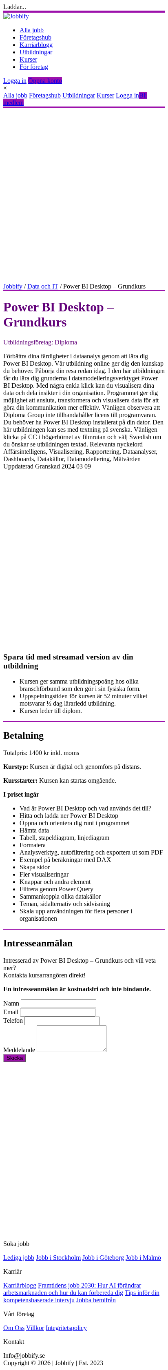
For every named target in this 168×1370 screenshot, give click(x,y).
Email (10, 1011)
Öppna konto (45, 80)
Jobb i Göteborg (103, 1257)
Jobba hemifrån (96, 1300)
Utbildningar (36, 52)
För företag (34, 66)
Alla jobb (32, 30)
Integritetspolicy (66, 1327)
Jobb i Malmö (143, 1257)
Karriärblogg (36, 44)
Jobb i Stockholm (58, 1257)
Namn (11, 1003)
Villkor (35, 1327)
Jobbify (12, 286)
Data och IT (42, 286)
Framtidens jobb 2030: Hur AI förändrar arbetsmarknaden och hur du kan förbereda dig (72, 1289)
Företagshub (35, 37)
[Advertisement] (84, 195)
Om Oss (13, 1327)
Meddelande (19, 1049)
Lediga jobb (18, 1257)
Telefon (13, 1020)
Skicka (15, 1058)
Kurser (28, 59)
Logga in (15, 80)
